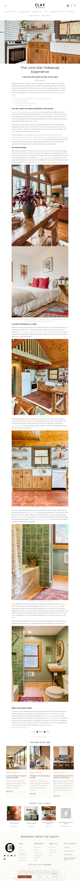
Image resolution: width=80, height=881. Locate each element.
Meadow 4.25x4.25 (31, 823)
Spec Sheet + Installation (38, 856)
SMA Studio (52, 852)
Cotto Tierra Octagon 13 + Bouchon (49, 823)
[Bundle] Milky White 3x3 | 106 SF (66, 823)
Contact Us (37, 847)
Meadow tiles (22, 517)
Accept (25, 876)
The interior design (21, 100)
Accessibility (23, 860)
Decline (40, 876)
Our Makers (52, 850)
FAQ (20, 847)
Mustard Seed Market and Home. (44, 600)
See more (9, 791)
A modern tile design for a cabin (25, 103)
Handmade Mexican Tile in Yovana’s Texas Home (63, 777)
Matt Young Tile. (43, 507)
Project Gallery (38, 852)
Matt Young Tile (43, 702)
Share (40, 731)
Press (50, 855)
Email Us (67, 847)
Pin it (47, 731)
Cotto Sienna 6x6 (14, 823)
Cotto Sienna (32, 512)
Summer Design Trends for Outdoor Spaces (16, 777)
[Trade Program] (68, 6)
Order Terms (23, 857)
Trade (35, 850)
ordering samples (17, 425)
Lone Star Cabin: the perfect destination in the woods (32, 98)
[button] (5, 6)
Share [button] (33, 731)
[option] (14, 817)
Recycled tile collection (42, 519)
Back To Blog (41, 737)
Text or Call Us (68, 850)
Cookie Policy (54, 873)
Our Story (52, 847)
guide (29, 623)
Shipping (22, 850)
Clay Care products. (53, 606)
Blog (35, 860)
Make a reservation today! (23, 105)
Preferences (55, 876)
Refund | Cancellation (23, 853)
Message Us (68, 854)
